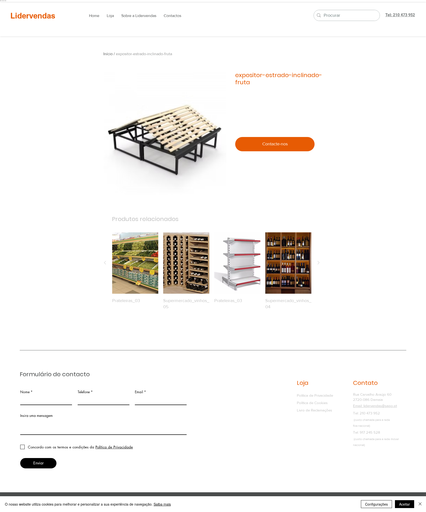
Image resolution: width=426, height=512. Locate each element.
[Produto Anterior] (105, 263)
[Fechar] (420, 504)
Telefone (84, 392)
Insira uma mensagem (36, 415)
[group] (211, 277)
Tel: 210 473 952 (366, 413)
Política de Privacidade (315, 395)
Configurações (376, 504)
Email (139, 392)
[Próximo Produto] (318, 263)
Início (108, 54)
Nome (25, 392)
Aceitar (404, 504)
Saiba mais (162, 504)
